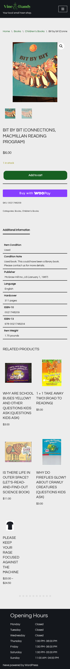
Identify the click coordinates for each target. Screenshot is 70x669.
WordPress (31, 665)
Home (6, 31)
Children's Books (35, 31)
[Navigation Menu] (62, 9)
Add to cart (35, 175)
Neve (6, 665)
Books (17, 31)
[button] (61, 46)
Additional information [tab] (16, 230)
